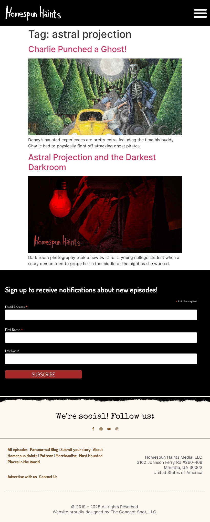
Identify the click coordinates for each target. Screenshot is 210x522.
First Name (14, 329)
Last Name (12, 351)
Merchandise (66, 455)
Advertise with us (22, 476)
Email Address (16, 306)
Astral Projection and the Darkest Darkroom (92, 162)
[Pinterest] (101, 429)
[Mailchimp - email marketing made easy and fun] (173, 379)
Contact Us (48, 476)
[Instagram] (117, 429)
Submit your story (75, 449)
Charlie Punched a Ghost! (77, 49)
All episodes (18, 449)
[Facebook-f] (93, 429)
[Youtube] (109, 429)
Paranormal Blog (44, 449)
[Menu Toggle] (200, 13)
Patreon (46, 455)
